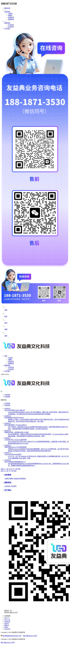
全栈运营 (11, 17)
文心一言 (7, 619)
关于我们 (7, 28)
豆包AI (6, 623)
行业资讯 (11, 26)
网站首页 (7, 8)
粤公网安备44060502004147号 (11, 636)
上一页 (6, 469)
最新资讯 (7, 23)
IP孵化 (10, 15)
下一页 (15, 469)
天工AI (6, 618)
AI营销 (10, 13)
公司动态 (11, 25)
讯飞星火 (7, 621)
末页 (19, 469)
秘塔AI (6, 625)
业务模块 (7, 11)
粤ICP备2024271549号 (30, 636)
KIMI (6, 627)
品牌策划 (11, 19)
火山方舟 (7, 629)
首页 (2, 469)
